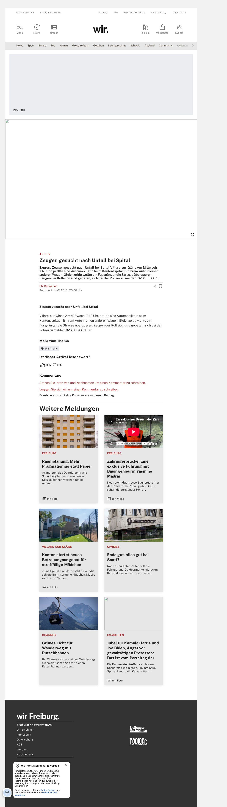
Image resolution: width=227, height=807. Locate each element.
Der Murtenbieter (25, 12)
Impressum (24, 734)
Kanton (63, 45)
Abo (116, 12)
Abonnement (25, 754)
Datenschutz (25, 739)
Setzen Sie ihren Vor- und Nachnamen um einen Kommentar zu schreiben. (92, 383)
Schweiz (135, 45)
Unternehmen (25, 729)
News (19, 45)
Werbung (102, 12)
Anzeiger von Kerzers (51, 12)
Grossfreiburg (80, 45)
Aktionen (182, 45)
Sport (30, 45)
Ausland (150, 45)
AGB (20, 744)
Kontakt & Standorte (134, 12)
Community (166, 45)
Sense (42, 45)
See (52, 45)
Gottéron (98, 45)
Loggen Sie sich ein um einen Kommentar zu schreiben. (79, 389)
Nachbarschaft (117, 45)
